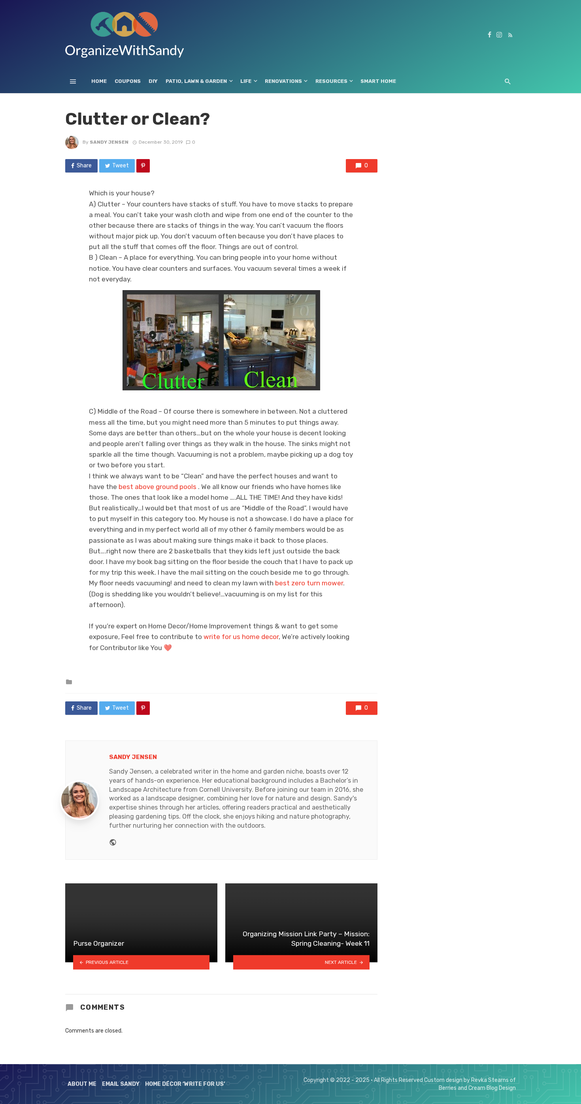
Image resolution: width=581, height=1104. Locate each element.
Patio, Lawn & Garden (196, 81)
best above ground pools (157, 487)
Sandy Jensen (109, 142)
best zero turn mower (309, 583)
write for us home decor (241, 637)
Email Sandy (121, 1084)
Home (99, 81)
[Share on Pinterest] (143, 165)
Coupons (128, 81)
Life (245, 81)
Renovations (283, 81)
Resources (331, 81)
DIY (153, 81)
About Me (82, 1084)
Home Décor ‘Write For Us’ (185, 1084)
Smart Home (378, 81)
